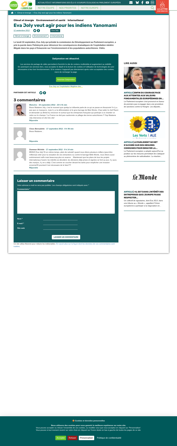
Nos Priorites (67, 7)
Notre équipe (46, 7)
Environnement (40, 36)
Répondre (33, 120)
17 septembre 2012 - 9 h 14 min (59, 149)
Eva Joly (55, 30)
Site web (21, 228)
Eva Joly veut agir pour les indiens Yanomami (65, 25)
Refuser (72, 438)
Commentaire (23, 189)
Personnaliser (86, 438)
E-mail (20, 223)
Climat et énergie (24, 13)
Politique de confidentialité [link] (109, 438)
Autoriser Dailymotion (66, 79)
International (75, 20)
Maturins (33, 105)
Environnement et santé (50, 20)
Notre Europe (89, 7)
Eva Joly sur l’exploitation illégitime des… (66, 86)
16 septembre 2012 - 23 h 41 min (53, 105)
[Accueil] (12, 13)
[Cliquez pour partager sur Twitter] (34, 30)
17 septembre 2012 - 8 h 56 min (60, 129)
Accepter (61, 438)
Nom (19, 219)
